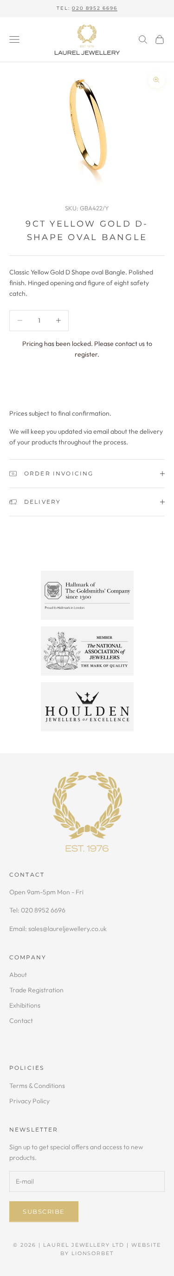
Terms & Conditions (37, 1085)
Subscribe (44, 1211)
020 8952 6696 (94, 8)
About (18, 974)
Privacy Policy (29, 1101)
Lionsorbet (92, 1253)
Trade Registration (36, 990)
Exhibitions (24, 1005)
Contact (21, 1020)
